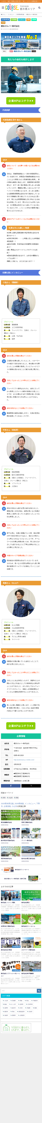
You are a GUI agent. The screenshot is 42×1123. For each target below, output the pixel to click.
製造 (35, 1008)
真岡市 (14, 1015)
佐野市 (6, 1008)
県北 (27, 1000)
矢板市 (6, 1015)
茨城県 (14, 1000)
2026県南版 (14, 19)
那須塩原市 (22, 1011)
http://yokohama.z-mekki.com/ (24, 760)
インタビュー (22, 19)
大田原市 (22, 1015)
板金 (5, 1004)
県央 (13, 1011)
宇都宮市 (35, 1000)
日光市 (30, 1011)
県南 (17, 797)
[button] (15, 90)
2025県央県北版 (5, 19)
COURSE (30, 1004)
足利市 (21, 1004)
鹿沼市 (6, 1011)
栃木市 (14, 1008)
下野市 (28, 19)
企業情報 (34, 19)
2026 (4, 797)
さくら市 (13, 1004)
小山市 (3, 22)
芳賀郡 (28, 1008)
